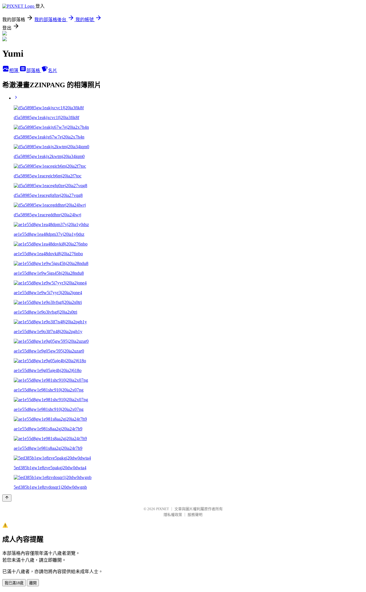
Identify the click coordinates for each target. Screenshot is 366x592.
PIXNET (162, 509)
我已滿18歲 (14, 583)
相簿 (14, 70)
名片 (52, 70)
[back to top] (6, 498)
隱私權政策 (173, 514)
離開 (33, 583)
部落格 (33, 70)
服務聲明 (195, 514)
